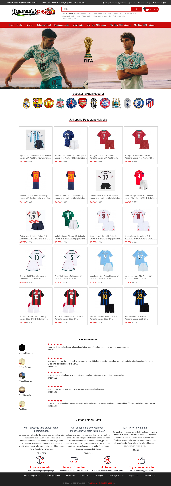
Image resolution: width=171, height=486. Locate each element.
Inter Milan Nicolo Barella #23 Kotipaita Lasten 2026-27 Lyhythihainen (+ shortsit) (137, 317)
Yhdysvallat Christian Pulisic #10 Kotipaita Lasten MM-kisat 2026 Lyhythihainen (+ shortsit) (33, 237)
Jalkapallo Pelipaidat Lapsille (102, 482)
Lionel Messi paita (99, 13)
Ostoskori (158, 3)
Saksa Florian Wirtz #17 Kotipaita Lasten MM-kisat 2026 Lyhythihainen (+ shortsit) (105, 196)
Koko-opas (84, 475)
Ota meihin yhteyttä (32, 475)
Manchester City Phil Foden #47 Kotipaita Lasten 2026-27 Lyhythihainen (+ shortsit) (138, 277)
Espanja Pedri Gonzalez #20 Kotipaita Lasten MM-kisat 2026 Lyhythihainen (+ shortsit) (71, 196)
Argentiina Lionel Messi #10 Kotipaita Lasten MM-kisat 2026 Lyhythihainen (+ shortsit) (35, 156)
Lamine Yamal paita (84, 16)
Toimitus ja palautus (53, 475)
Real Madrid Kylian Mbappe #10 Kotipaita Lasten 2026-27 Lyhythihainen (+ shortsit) (33, 277)
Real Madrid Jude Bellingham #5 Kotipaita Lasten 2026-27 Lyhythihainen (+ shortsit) (68, 277)
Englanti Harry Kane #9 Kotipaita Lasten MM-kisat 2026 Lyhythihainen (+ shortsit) (105, 237)
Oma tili (132, 3)
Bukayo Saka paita (68, 16)
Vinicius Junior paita (68, 19)
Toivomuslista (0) (145, 3)
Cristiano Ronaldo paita (83, 13)
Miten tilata (70, 475)
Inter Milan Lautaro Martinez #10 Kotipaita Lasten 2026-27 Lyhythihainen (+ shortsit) (103, 317)
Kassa (167, 3)
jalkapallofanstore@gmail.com (115, 3)
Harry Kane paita (130, 13)
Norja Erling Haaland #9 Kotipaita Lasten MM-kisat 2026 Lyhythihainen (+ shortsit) (140, 196)
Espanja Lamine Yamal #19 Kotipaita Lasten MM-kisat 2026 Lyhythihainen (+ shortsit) (35, 196)
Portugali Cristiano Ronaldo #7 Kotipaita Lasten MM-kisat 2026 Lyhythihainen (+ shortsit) (103, 156)
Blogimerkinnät (150, 475)
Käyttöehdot (133, 475)
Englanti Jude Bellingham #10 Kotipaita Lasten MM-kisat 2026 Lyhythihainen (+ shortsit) (138, 237)
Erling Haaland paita (99, 16)
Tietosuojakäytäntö (116, 475)
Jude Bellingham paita (117, 16)
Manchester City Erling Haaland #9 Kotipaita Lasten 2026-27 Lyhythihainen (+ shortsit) (104, 277)
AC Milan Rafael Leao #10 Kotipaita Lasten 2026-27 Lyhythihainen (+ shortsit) (35, 317)
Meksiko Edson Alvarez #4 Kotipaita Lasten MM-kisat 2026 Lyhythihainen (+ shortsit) (70, 237)
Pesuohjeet (98, 475)
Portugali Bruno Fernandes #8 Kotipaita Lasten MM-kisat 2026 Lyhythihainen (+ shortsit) (138, 156)
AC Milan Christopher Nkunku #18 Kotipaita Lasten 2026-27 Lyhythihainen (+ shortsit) (69, 317)
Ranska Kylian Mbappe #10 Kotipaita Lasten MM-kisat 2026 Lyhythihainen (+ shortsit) (70, 156)
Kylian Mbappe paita (115, 13)
